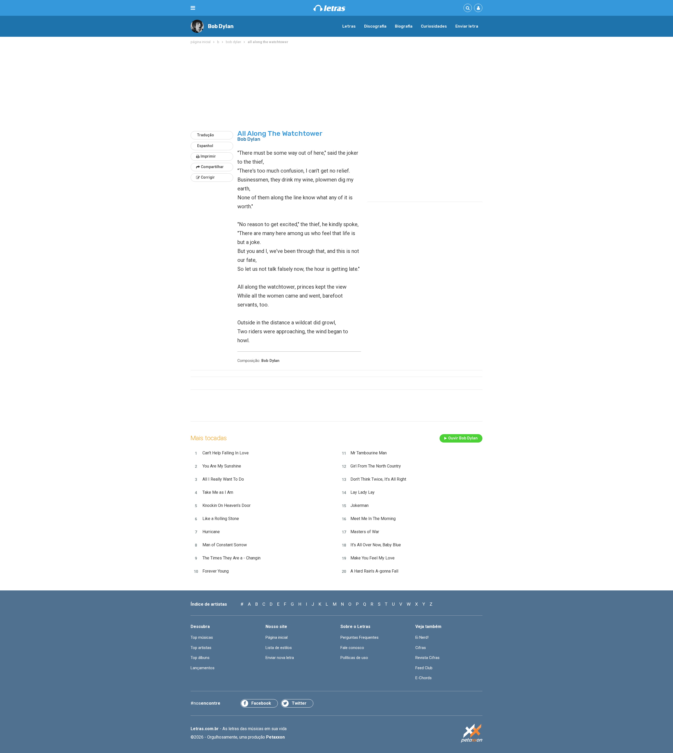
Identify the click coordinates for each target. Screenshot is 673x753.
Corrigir (208, 177)
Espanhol (205, 146)
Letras (349, 26)
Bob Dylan (221, 26)
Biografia (403, 26)
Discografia (375, 26)
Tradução (205, 135)
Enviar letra (466, 26)
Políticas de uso (354, 657)
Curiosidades (434, 26)
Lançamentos (203, 668)
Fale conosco (352, 647)
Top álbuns (200, 657)
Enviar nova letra (280, 657)
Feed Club (423, 668)
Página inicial (277, 637)
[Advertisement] (336, 87)
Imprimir (208, 156)
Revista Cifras (427, 657)
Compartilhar (212, 167)
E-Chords (423, 678)
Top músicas (202, 637)
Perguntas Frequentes (359, 637)
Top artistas (201, 647)
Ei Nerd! (422, 637)
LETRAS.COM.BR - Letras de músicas (329, 8)
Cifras (420, 647)
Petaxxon (275, 737)
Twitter (299, 703)
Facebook (261, 703)
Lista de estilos (279, 647)
